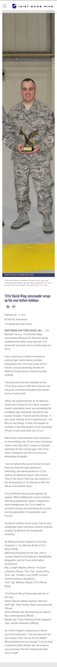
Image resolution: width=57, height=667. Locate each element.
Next (52, 141)
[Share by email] (14, 306)
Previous (5, 141)
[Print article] (8, 306)
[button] (5, 6)
